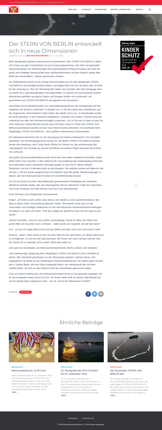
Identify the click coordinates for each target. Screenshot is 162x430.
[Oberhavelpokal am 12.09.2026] (31, 347)
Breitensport (26, 292)
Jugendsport (101, 9)
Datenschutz (88, 418)
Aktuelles (86, 9)
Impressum (73, 418)
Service (139, 9)
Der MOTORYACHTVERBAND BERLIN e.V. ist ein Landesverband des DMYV (37, 2)
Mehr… (15, 392)
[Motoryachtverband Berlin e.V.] (13, 9)
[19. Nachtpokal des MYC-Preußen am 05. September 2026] (81, 347)
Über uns (72, 9)
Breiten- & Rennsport (121, 9)
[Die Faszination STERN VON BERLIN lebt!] (130, 347)
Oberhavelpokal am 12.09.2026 (28, 370)
